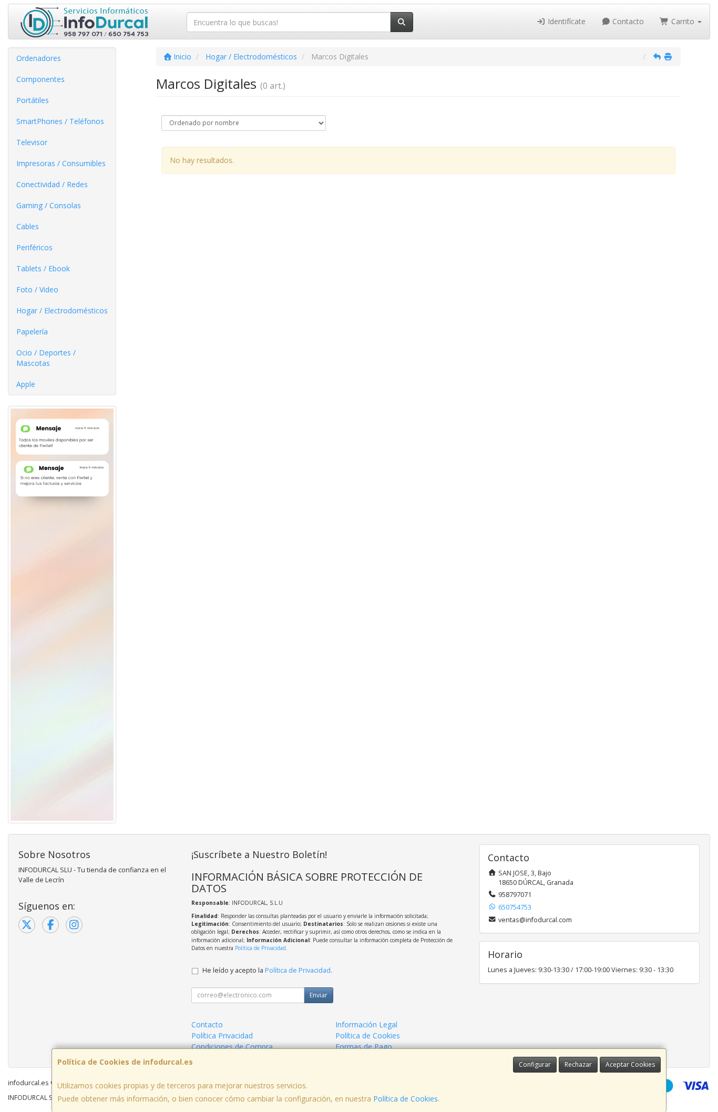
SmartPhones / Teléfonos (60, 121)
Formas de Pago (363, 1047)
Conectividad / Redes (52, 184)
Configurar (535, 1064)
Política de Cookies (405, 1099)
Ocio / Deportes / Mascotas (46, 358)
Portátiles (32, 100)
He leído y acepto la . (267, 970)
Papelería (32, 331)
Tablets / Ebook (43, 268)
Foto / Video (37, 289)
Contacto (627, 21)
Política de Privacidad (260, 948)
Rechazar (578, 1064)
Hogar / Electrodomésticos (62, 310)
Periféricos (34, 247)
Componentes (40, 79)
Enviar (318, 995)
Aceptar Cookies (630, 1064)
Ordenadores (38, 58)
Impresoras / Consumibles (61, 163)
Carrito (682, 21)
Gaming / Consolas (48, 205)
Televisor (31, 142)
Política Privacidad (222, 1035)
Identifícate (566, 21)
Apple (25, 384)
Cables (27, 226)
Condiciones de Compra (232, 1047)
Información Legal (366, 1024)
